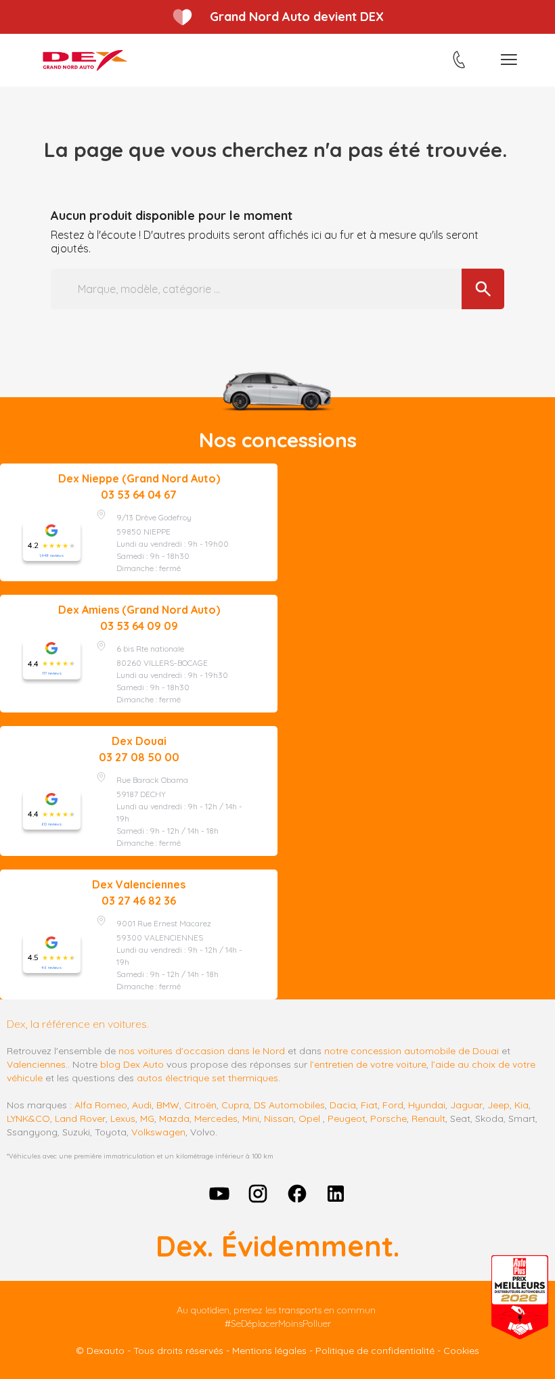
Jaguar (466, 1105)
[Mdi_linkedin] (336, 1193)
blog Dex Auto (132, 1064)
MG (147, 1118)
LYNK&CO (28, 1118)
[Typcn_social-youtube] (219, 1193)
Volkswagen (158, 1132)
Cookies (461, 1350)
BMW (167, 1105)
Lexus (122, 1118)
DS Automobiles (289, 1105)
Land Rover (80, 1118)
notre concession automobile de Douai (411, 1051)
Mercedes (216, 1118)
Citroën (200, 1105)
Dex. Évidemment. (277, 1246)
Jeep (498, 1105)
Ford (392, 1105)
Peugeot (346, 1118)
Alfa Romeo (100, 1105)
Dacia (343, 1105)
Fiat (369, 1105)
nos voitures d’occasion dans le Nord (201, 1051)
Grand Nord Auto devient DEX (297, 16)
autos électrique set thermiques (207, 1078)
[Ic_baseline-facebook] (297, 1193)
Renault (428, 1118)
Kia (521, 1105)
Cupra (235, 1105)
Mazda (174, 1118)
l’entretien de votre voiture (368, 1064)
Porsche (388, 1118)
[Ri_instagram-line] (258, 1193)
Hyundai (426, 1105)
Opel (309, 1118)
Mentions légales (269, 1350)
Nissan (279, 1118)
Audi (142, 1105)
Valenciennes (36, 1064)
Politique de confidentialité (375, 1350)
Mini (250, 1118)
